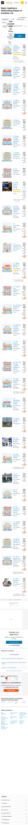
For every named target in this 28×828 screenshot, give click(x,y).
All (13, 19)
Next (19, 605)
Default (23, 17)
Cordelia (23, 702)
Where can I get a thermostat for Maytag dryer (12, 658)
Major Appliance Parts (14, 717)
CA (6, 599)
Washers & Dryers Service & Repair (4, 718)
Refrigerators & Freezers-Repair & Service (23, 714)
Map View (6, 19)
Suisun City (16, 703)
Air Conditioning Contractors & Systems (14, 722)
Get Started (20, 36)
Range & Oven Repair (22, 717)
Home (2, 599)
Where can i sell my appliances (9, 667)
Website (15, 56)
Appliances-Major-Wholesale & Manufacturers (4, 722)
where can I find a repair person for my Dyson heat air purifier (14, 663)
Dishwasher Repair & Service (22, 722)
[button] (26, 2)
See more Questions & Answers (14, 670)
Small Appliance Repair (14, 713)
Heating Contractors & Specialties (4, 727)
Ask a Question (15, 654)
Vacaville (3, 702)
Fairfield (10, 599)
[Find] (22, 2)
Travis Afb (10, 702)
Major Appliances (3, 713)
